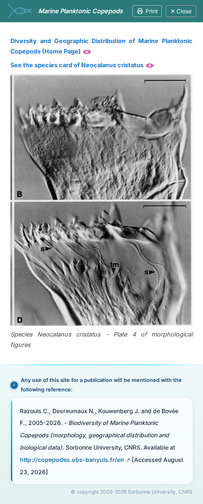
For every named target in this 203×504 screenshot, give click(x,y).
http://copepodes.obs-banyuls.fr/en (72, 459)
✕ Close (181, 11)
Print (151, 11)
